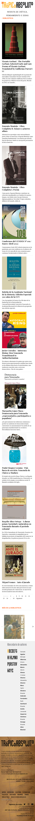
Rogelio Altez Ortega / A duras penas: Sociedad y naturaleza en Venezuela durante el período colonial (16, 525)
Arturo (23, 664)
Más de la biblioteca (11, 608)
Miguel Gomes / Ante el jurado (16, 582)
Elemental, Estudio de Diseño (25, 815)
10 (22, 596)
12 (29, 596)
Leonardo (23, 714)
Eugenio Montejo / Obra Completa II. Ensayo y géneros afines (16, 128)
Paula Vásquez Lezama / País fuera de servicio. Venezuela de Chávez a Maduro (16, 470)
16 (13, 598)
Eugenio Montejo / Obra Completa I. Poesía (13, 188)
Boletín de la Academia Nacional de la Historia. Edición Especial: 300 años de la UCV (17, 294)
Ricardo (23, 695)
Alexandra (23, 682)
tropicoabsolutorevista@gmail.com (17, 774)
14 (7, 598)
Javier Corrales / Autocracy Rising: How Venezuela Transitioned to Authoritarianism (14, 354)
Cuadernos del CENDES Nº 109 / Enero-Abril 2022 (17, 242)
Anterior (5, 596)
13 (3, 598)
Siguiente (19, 598)
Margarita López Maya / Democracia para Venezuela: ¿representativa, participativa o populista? (16, 415)
